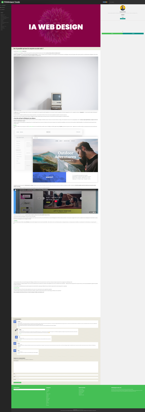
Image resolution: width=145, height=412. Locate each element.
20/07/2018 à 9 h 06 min (20, 322)
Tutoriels (47, 401)
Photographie (47, 399)
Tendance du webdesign (81, 390)
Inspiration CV (80, 393)
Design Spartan (2, 19)
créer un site (31, 126)
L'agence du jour (48, 398)
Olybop (1, 24)
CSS (46, 392)
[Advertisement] (36, 304)
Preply (1, 25)
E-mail (14, 376)
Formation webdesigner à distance (5, 22)
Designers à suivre (48, 393)
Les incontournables (81, 389)
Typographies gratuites (81, 391)
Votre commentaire (16, 360)
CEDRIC (20, 329)
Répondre (19, 326)
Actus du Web (47, 389)
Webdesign (123, 18)
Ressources (20, 51)
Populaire (133, 33)
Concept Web (47, 390)
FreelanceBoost (2, 23)
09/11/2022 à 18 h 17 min (20, 351)
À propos (3, 7)
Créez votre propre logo (3, 18)
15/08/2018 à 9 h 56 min (20, 344)
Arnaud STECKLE (123, 11)
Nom (14, 373)
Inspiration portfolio (81, 392)
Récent (112, 33)
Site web (15, 379)
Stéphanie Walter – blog (3, 26)
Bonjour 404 (2, 15)
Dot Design (2, 20)
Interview (47, 397)
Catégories (4, 5)
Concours (47, 391)
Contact (3, 9)
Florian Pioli (2, 21)
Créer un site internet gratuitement (5, 17)
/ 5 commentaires (24, 51)
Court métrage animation (3, 16)
